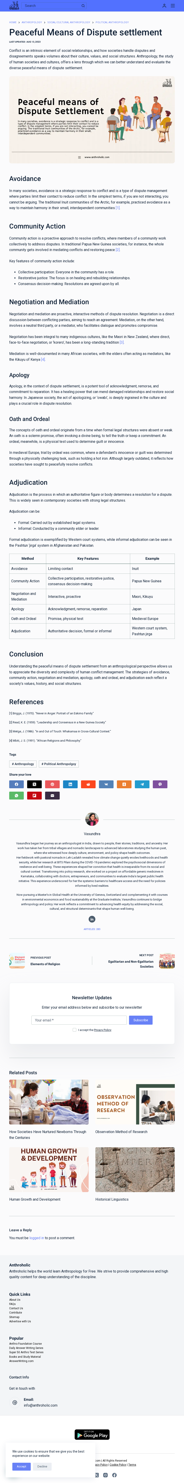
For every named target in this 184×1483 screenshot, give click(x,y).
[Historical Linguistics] (135, 1169)
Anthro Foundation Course (25, 1344)
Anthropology (23, 764)
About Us (14, 1299)
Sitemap (14, 1317)
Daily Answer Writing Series (26, 1348)
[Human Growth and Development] (49, 1169)
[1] (118, 208)
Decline (42, 1466)
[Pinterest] (52, 784)
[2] (118, 250)
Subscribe (141, 1020)
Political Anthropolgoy (59, 764)
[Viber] (160, 784)
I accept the (94, 1030)
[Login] (164, 6)
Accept (21, 1466)
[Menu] (173, 6)
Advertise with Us (20, 1321)
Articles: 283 (92, 929)
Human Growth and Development (34, 1199)
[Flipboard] (34, 796)
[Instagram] (105, 1475)
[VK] (106, 784)
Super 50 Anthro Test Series (26, 1352)
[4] (43, 359)
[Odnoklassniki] (124, 784)
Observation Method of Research (121, 1132)
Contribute (15, 1312)
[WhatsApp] (16, 796)
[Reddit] (88, 784)
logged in (36, 1238)
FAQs (12, 1304)
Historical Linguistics (112, 1199)
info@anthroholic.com (40, 1405)
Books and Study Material (25, 1356)
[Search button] (83, 5)
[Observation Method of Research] (135, 1102)
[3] (122, 342)
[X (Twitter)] (34, 784)
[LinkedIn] (70, 784)
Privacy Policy (102, 1030)
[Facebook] (16, 784)
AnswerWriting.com (21, 1361)
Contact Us (16, 1308)
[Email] (52, 796)
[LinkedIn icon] (92, 919)
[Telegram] (142, 784)
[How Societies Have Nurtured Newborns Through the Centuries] (49, 1102)
